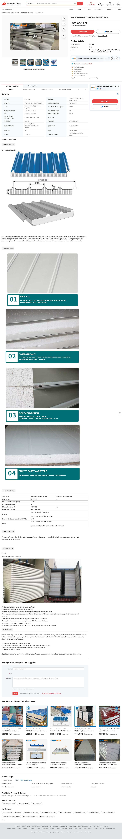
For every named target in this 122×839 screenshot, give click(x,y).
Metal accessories (66, 787)
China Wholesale (54, 826)
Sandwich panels (6, 784)
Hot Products (17, 826)
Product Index (92, 826)
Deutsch (58, 828)
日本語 (80, 828)
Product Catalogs (27, 780)
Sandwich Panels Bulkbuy (46, 816)
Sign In (73, 78)
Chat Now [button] (109, 31)
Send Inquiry (83, 31)
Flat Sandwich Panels (29, 816)
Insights (106, 826)
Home (3, 12)
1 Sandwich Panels (79, 812)
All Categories (8, 9)
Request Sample (102, 36)
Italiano (52, 828)
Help (88, 9)
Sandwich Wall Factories (31, 812)
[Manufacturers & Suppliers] (11, 4)
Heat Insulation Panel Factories (12, 812)
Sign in (118, 5)
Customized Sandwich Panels (11, 816)
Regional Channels (82, 826)
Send (15, 693)
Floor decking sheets (7, 787)
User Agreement (71, 832)
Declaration (79, 832)
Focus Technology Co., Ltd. (49, 832)
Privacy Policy (87, 832)
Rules (119, 9)
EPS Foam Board (39, 12)
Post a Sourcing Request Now (51, 693)
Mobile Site (99, 826)
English (19, 828)
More (3, 820)
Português (31, 828)
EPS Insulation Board (9, 804)
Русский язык (45, 828)
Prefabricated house (66, 784)
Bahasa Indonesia (110, 828)
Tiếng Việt (101, 828)
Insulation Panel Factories (49, 812)
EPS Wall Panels (36, 804)
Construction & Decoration (13, 12)
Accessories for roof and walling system (42, 784)
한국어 (75, 828)
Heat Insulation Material (27, 12)
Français (38, 828)
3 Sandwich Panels (94, 812)
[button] (82, 89)
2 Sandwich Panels (108, 812)
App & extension (98, 9)
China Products (26, 826)
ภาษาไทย (90, 828)
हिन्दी (85, 828)
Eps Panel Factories (65, 812)
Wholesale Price (63, 826)
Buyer (79, 9)
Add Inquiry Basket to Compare (35, 69)
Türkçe (95, 828)
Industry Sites (72, 826)
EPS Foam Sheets (23, 804)
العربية (70, 828)
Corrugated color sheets (97, 784)
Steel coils (93, 787)
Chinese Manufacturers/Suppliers (40, 826)
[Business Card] (117, 94)
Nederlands (64, 828)
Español (25, 828)
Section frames (35, 787)
